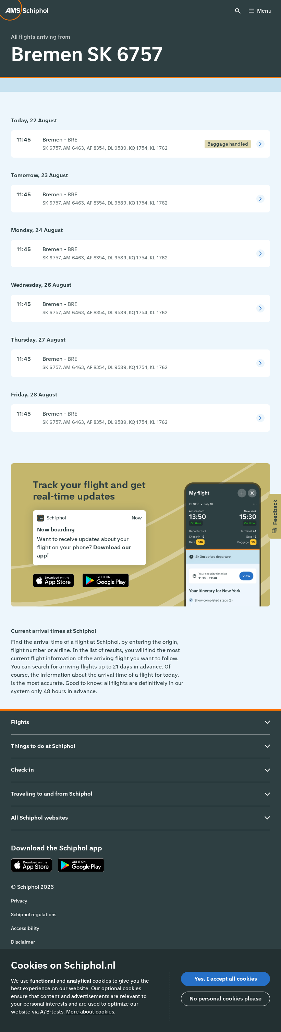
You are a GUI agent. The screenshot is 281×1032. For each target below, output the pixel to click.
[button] (274, 516)
